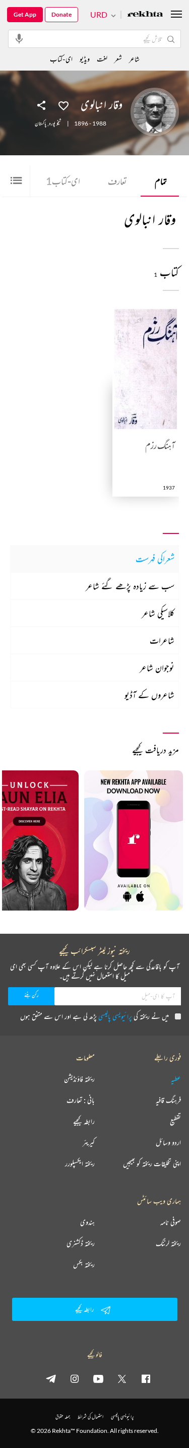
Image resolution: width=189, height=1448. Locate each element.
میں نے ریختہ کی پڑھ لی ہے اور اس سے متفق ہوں (94, 1016)
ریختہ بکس (84, 1264)
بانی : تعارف (81, 1100)
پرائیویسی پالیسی (115, 1016)
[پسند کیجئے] (63, 105)
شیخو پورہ (55, 123)
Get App (25, 14)
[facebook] (146, 1378)
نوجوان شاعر (157, 667)
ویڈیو (85, 59)
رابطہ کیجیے (84, 1121)
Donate (61, 14)
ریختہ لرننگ (168, 1243)
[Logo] (145, 15)
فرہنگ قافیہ (168, 1100)
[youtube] (98, 1378)
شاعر (134, 59)
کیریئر (89, 1142)
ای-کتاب (63, 181)
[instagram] (75, 1378)
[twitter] (122, 1378)
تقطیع (175, 1121)
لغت (102, 59)
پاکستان (40, 123)
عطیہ (176, 1079)
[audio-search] (19, 38)
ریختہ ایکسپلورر (80, 1164)
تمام (161, 181)
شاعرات (162, 640)
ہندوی (87, 1222)
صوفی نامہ (170, 1222)
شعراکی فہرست (155, 559)
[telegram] (51, 1378)
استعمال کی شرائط (90, 1416)
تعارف (117, 181)
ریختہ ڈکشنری (81, 1243)
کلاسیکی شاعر (158, 613)
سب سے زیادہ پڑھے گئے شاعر (130, 586)
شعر (118, 59)
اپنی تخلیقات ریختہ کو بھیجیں (152, 1164)
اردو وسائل (168, 1142)
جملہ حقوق (62, 1416)
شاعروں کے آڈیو (149, 695)
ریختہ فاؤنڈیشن (79, 1079)
